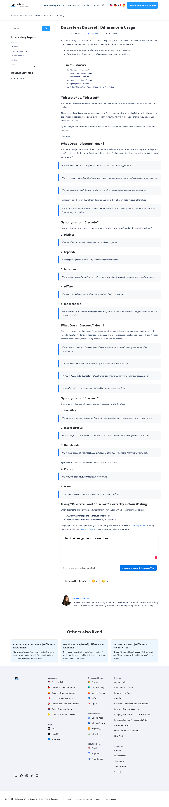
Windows (56, 739)
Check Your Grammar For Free (142, 5)
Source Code (120, 766)
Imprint (99, 799)
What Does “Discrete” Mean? (81, 73)
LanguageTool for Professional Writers (131, 719)
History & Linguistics (19, 51)
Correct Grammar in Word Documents (131, 703)
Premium (86, 5)
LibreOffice (97, 734)
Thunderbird (97, 758)
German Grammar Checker (64, 687)
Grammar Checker (71, 5)
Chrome (95, 682)
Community (119, 761)
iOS (53, 728)
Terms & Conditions (84, 799)
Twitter (16, 775)
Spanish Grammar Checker (64, 692)
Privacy (69, 799)
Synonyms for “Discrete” (80, 77)
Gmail (94, 748)
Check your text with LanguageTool (138, 568)
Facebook (21, 775)
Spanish (124, 5)
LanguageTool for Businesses (127, 709)
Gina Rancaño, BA (90, 34)
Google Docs (97, 717)
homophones (139, 525)
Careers (117, 771)
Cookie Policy (111, 799)
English (111, 5)
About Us (118, 750)
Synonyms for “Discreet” (80, 83)
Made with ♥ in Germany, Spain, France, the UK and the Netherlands (31, 799)
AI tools (14, 42)
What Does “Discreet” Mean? (81, 80)
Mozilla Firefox (98, 692)
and (86, 529)
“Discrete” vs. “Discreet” (79, 70)
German (115, 5)
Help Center (119, 736)
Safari (94, 698)
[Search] (46, 28)
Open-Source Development (126, 730)
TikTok (32, 775)
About (96, 5)
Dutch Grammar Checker (63, 709)
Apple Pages (97, 728)
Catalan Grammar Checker (63, 714)
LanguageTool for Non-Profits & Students (132, 714)
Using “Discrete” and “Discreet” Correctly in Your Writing (92, 87)
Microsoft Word (98, 723)
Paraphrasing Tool (52, 5)
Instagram (26, 775)
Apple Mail (96, 753)
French (119, 5)
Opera (94, 703)
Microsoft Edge (98, 687)
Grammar (14, 46)
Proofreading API (122, 725)
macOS (55, 734)
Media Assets (120, 755)
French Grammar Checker (63, 698)
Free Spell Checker (60, 682)
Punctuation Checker (123, 687)
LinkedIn (37, 775)
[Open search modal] (103, 5)
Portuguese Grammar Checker (65, 703)
